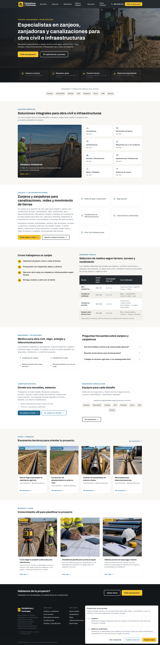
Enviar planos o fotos (28, 237)
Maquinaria (68, 4)
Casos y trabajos (78, 4)
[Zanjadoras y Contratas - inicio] (27, 4)
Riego (71, 617)
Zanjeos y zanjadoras (51, 611)
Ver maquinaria (90, 419)
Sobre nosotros (102, 4)
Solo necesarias (115, 640)
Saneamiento (74, 614)
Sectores (55, 4)
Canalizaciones (49, 620)
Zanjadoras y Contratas (26, 609)
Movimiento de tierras (51, 617)
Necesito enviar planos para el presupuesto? (102, 353)
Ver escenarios (134, 441)
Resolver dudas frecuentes (54, 237)
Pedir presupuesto (134, 4)
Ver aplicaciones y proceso (54, 54)
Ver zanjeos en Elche (27, 413)
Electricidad (73, 623)
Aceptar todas (149, 640)
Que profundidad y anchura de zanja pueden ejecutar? (106, 347)
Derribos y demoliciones (52, 623)
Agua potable (74, 611)
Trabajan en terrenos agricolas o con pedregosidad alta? (107, 359)
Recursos (91, 4)
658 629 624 (119, 4)
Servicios (43, 4)
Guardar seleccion (133, 640)
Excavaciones (48, 614)
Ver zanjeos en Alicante (53, 413)
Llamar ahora (112, 593)
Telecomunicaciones (76, 620)
